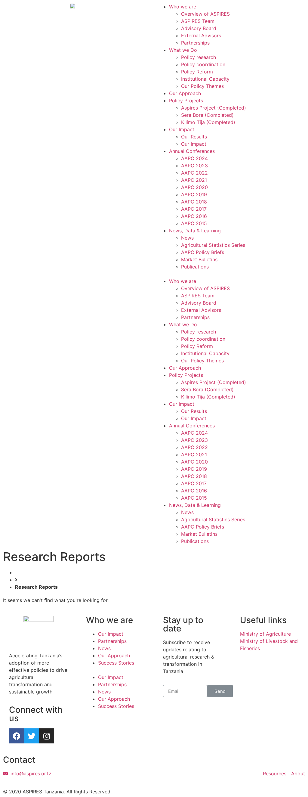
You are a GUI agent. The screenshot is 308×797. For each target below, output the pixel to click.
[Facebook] (16, 735)
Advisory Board (198, 28)
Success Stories (116, 663)
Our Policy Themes (202, 86)
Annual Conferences (192, 151)
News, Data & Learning (195, 231)
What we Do (183, 50)
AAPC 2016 (194, 216)
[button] (231, 274)
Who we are (182, 7)
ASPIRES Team (197, 21)
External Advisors (201, 36)
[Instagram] (46, 735)
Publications (195, 267)
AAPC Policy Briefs (202, 252)
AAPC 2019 (194, 194)
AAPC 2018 (194, 202)
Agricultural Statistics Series (213, 245)
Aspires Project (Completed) (213, 108)
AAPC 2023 (194, 166)
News (187, 238)
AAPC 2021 (194, 180)
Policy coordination (203, 64)
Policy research (198, 57)
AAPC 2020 (194, 187)
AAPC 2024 (194, 158)
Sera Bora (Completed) (207, 115)
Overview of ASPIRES (205, 14)
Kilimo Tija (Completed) (208, 122)
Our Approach (185, 93)
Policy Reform (197, 72)
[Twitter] (31, 735)
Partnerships (195, 43)
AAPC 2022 (194, 173)
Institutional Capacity (205, 79)
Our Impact (181, 129)
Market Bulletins (199, 259)
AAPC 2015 (194, 223)
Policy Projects (186, 101)
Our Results (194, 137)
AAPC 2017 (194, 209)
